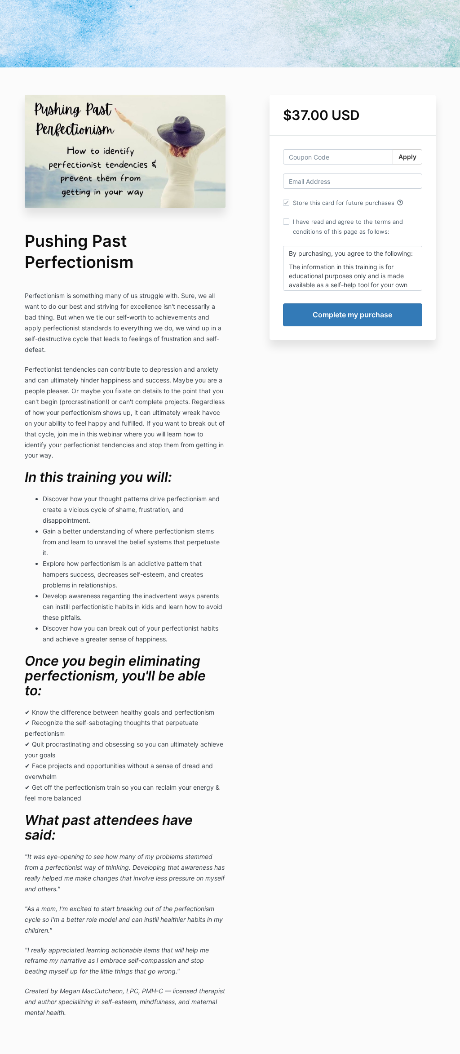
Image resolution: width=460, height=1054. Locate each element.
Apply (407, 156)
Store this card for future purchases (348, 202)
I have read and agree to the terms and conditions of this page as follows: (348, 226)
